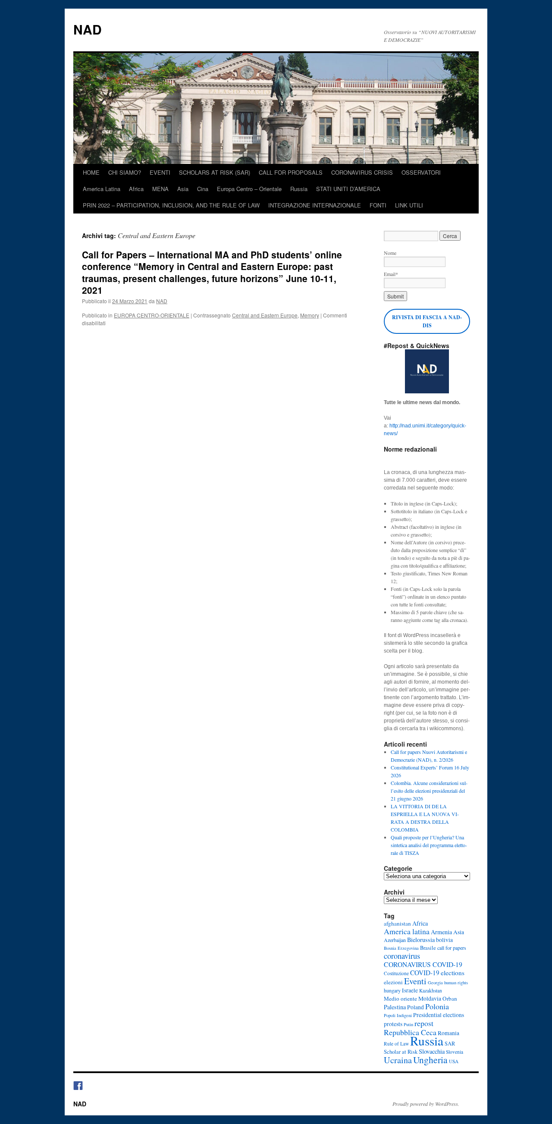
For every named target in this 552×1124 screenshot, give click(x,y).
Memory (309, 315)
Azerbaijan (395, 939)
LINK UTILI (409, 205)
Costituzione (396, 973)
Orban (449, 998)
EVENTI (160, 172)
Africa (136, 189)
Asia (182, 189)
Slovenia (454, 1052)
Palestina (395, 1007)
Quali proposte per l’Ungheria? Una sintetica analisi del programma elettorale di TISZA (429, 845)
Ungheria (430, 1059)
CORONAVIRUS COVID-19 (423, 964)
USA (453, 1061)
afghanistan (397, 923)
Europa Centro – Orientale (249, 189)
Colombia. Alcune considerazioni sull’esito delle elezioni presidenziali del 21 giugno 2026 (429, 790)
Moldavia (429, 998)
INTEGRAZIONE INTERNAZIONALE (314, 205)
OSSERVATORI (421, 172)
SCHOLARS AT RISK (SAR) (214, 172)
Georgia (435, 983)
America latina (407, 931)
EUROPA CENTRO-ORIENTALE (151, 315)
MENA (160, 189)
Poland (415, 1007)
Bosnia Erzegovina (401, 948)
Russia (298, 189)
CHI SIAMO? (124, 172)
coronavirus (402, 956)
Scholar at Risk (400, 1051)
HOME (91, 172)
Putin (408, 1024)
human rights (456, 983)
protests (393, 1024)
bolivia (444, 940)
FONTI (378, 205)
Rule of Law (396, 1043)
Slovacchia (432, 1051)
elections (452, 972)
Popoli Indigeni (398, 1015)
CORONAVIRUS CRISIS (362, 172)
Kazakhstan (430, 990)
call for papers (451, 947)
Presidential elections (438, 1015)
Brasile (428, 947)
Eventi (415, 981)
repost (423, 1023)
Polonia (437, 1006)
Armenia (441, 932)
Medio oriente (400, 998)
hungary (392, 990)
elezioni (393, 982)
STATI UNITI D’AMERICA (348, 189)
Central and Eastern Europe (265, 315)
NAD (87, 29)
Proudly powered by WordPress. (425, 1103)
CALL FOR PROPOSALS (291, 172)
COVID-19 (424, 972)
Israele (410, 990)
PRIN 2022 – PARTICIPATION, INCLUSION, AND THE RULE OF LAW (171, 205)
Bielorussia (421, 940)
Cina (202, 189)
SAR (450, 1043)
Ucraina (398, 1060)
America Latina (101, 189)
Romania (448, 1033)
